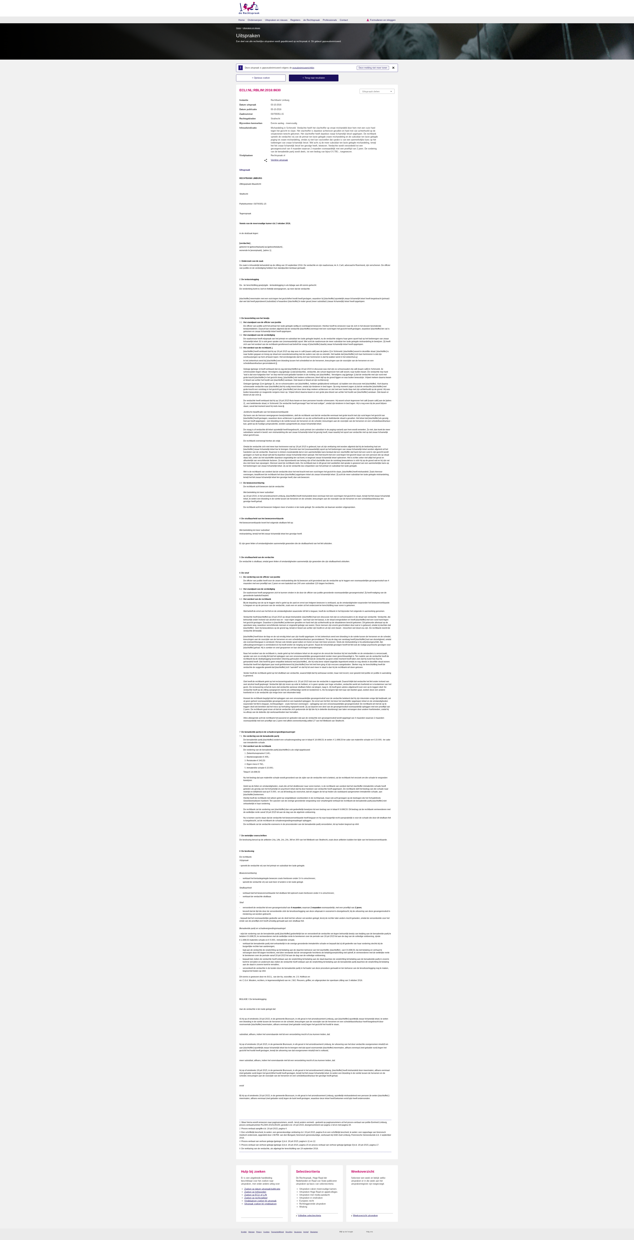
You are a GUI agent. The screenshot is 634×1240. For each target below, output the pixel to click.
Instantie (243, 100)
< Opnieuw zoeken (261, 78)
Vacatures (298, 1232)
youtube (393, 1232)
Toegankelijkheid (277, 1232)
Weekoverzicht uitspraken (365, 1215)
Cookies (266, 1232)
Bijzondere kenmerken (250, 123)
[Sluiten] (393, 68)
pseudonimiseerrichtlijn (303, 68)
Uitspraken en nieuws (276, 20)
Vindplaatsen (246, 155)
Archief (306, 1232)
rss (356, 1232)
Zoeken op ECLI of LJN (255, 1195)
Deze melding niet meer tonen (373, 68)
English (244, 1232)
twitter (375, 1232)
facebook (380, 1232)
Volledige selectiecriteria (309, 1215)
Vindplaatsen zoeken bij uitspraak (260, 1201)
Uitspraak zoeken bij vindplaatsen (260, 1204)
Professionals (330, 20)
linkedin (388, 1232)
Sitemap (251, 1232)
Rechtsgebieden (247, 118)
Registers (295, 20)
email (360, 1232)
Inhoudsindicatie (248, 128)
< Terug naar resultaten (314, 78)
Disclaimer (314, 1232)
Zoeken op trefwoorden (255, 1192)
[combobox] (377, 91)
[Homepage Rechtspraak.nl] (248, 7)
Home (241, 20)
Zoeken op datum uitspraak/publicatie (262, 1189)
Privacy (259, 1232)
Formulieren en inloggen (383, 20)
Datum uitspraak (247, 104)
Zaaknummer (246, 114)
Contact (344, 20)
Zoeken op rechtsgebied (255, 1198)
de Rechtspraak (311, 20)
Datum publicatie (248, 109)
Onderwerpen (255, 20)
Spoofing (288, 1232)
